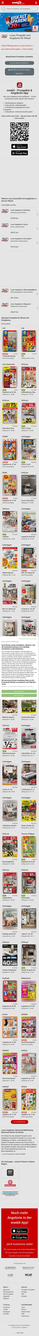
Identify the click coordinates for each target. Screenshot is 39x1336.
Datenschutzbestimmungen (28, 639)
